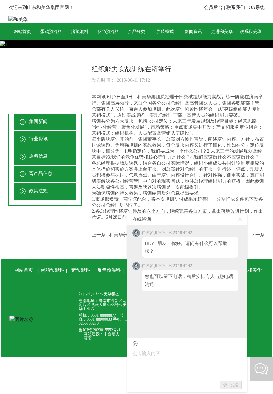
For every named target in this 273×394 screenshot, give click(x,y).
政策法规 (38, 190)
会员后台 (213, 7)
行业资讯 (38, 138)
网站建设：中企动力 (102, 334)
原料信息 (38, 156)
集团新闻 (38, 121)
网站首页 (23, 270)
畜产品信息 (40, 173)
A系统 (258, 7)
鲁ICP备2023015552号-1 (99, 330)
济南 (88, 338)
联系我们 (235, 7)
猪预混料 (80, 270)
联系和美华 (250, 270)
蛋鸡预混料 (52, 270)
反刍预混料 (109, 270)
